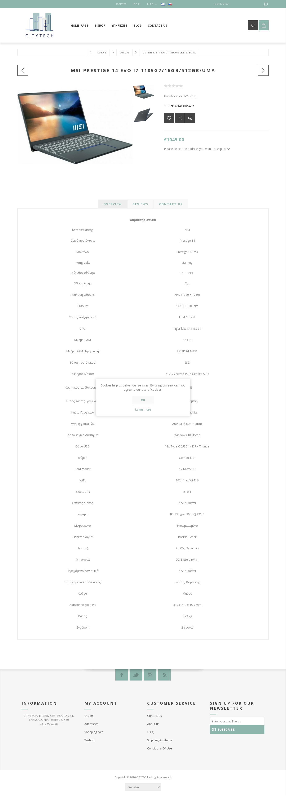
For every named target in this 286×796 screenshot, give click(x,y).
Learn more (143, 409)
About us (153, 724)
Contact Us (171, 204)
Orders (89, 716)
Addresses (91, 724)
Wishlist (89, 740)
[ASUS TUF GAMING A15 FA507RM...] (22, 70)
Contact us (154, 716)
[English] (170, 4)
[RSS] (164, 675)
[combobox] (237, 4)
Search (265, 4)
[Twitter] (136, 675)
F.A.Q (150, 732)
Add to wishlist (169, 118)
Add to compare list (180, 118)
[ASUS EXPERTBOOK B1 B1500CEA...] (263, 70)
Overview (112, 204)
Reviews (140, 204)
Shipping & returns (159, 740)
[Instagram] (150, 675)
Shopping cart (93, 732)
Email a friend (190, 118)
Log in (136, 4)
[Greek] (163, 4)
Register (121, 4)
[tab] (113, 204)
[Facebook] (121, 675)
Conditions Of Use (159, 748)
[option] (144, 95)
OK (143, 400)
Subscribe (226, 729)
